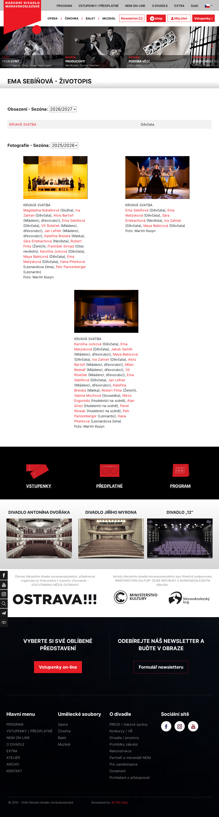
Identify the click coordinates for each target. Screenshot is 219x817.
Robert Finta (112, 390)
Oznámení (118, 771)
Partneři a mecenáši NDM (130, 757)
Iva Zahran (172, 220)
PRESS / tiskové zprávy (129, 724)
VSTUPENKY (38, 486)
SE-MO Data (119, 802)
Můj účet (180, 18)
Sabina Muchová (87, 395)
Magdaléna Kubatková (41, 210)
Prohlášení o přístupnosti (130, 777)
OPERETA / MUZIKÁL (144, 57)
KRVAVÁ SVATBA (22, 124)
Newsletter (129, 18)
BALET (90, 18)
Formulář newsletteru (161, 667)
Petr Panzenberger (71, 267)
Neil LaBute (75, 65)
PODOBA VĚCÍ (79, 61)
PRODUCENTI (15, 61)
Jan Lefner (52, 231)
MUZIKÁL (109, 18)
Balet (62, 738)
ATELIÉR (13, 757)
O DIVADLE (15, 744)
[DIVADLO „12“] (180, 538)
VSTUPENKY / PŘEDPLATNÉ (29, 731)
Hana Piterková (72, 261)
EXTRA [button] (179, 6)
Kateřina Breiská (57, 236)
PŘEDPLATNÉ (109, 486)
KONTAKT (14, 771)
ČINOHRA (71, 18)
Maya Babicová (35, 256)
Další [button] (194, 6)
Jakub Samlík (122, 349)
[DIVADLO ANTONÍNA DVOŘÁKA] (39, 538)
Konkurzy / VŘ (121, 731)
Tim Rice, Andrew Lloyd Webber (150, 65)
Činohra (64, 731)
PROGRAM (180, 486)
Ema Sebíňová (73, 220)
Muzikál (64, 744)
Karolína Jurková (53, 251)
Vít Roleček (50, 225)
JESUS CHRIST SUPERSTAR (152, 61)
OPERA (52, 18)
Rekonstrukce (121, 751)
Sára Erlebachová (37, 241)
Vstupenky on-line (58, 667)
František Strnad (60, 246)
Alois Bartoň (63, 215)
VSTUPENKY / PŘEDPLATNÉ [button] (98, 6)
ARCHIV (12, 764)
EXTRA (11, 751)
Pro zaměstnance (124, 764)
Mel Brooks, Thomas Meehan (22, 65)
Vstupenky (202, 18)
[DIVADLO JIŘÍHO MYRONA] (111, 538)
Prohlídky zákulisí (124, 744)
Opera (63, 724)
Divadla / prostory (124, 738)
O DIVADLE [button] (160, 6)
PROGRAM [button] (64, 6)
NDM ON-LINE (18, 738)
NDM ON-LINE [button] (135, 6)
